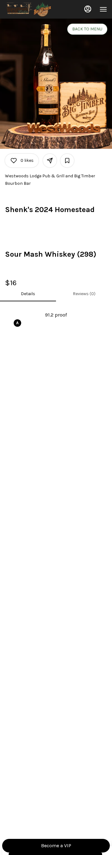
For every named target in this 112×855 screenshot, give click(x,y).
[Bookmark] (67, 160)
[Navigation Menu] (103, 9)
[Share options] (50, 160)
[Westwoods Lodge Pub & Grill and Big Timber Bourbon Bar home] (33, 9)
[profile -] (87, 9)
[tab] (28, 293)
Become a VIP (56, 845)
